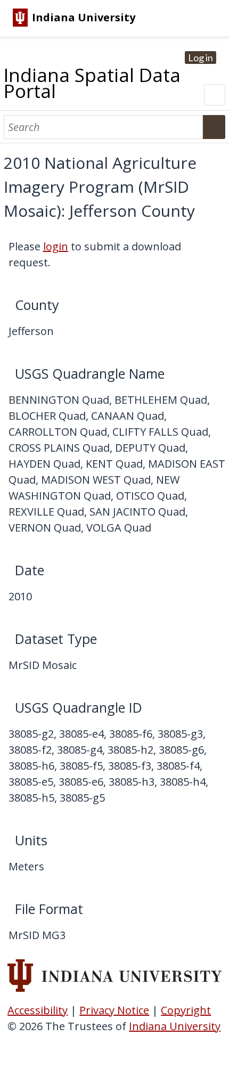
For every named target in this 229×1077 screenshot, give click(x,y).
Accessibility (37, 1010)
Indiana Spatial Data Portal (92, 82)
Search (214, 127)
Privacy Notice (114, 1010)
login (55, 246)
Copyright (186, 1010)
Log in (200, 57)
